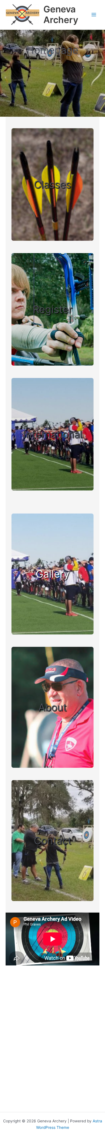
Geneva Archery (60, 14)
